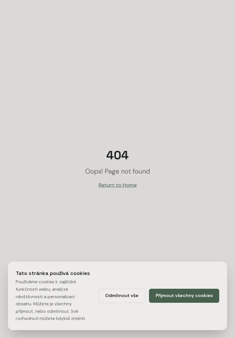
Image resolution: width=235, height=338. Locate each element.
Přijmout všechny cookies (184, 295)
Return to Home (118, 185)
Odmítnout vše (121, 295)
